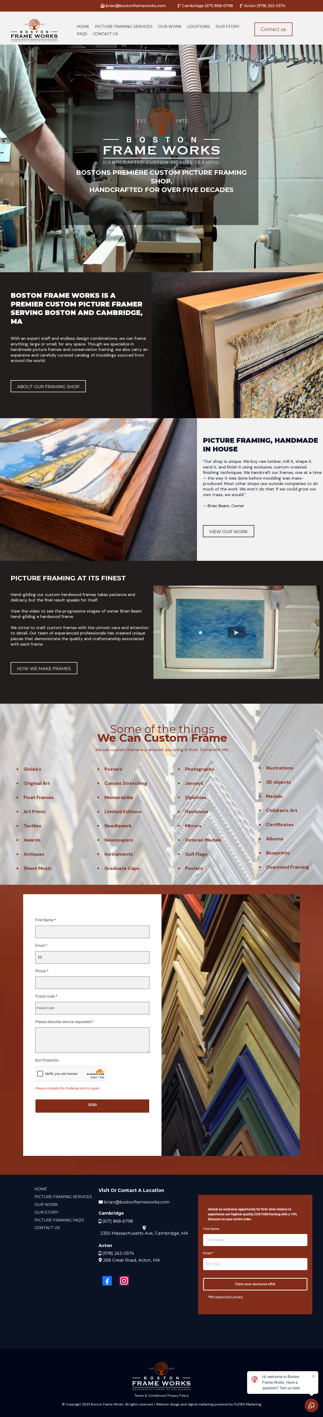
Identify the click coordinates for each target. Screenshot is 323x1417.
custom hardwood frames (70, 594)
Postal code (46, 996)
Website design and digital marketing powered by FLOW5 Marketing (208, 1404)
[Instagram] (124, 1280)
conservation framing (92, 349)
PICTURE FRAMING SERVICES (124, 26)
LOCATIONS (198, 26)
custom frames (62, 627)
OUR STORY (227, 26)
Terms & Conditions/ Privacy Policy (161, 1395)
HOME (83, 26)
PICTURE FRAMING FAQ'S (59, 1220)
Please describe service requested (64, 1022)
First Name (45, 920)
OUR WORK (169, 26)
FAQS (82, 34)
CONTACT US (105, 34)
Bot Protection (47, 1060)
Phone (41, 971)
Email (41, 945)
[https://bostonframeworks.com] (34, 30)
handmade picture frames (36, 349)
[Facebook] (107, 1280)
